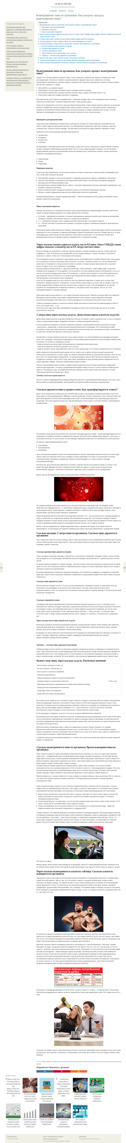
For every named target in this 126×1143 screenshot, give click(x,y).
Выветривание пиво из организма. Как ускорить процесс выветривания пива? (68, 25)
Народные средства (49, 29)
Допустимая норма (93, 1061)
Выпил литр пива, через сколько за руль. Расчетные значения (62, 58)
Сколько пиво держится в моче (53, 48)
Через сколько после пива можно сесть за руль (59, 53)
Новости (62, 10)
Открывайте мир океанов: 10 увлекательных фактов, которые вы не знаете (19, 40)
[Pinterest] (61, 1071)
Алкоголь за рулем (103, 1061)
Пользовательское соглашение (55, 1136)
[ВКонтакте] (44, 1071)
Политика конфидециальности (50, 1138)
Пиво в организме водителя (52, 32)
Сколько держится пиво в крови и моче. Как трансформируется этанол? (66, 41)
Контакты (45, 1136)
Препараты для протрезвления (53, 27)
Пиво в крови (111, 1061)
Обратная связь (82, 1136)
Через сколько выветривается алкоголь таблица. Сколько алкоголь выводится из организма (73, 62)
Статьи (71, 10)
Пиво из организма (46, 1061)
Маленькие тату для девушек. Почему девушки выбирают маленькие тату (17, 64)
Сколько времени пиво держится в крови (57, 46)
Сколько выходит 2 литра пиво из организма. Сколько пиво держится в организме (70, 44)
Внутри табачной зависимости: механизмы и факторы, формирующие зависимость (17, 72)
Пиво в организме (83, 1061)
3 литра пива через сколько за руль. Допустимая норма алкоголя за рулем (67, 39)
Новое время (63, 3)
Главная (53, 10)
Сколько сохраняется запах (52, 51)
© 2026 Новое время (12, 1136)
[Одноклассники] (78, 1071)
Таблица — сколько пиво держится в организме (59, 55)
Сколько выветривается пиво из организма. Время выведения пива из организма (70, 60)
